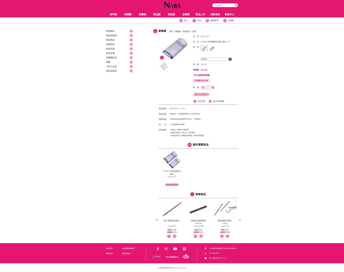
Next (240, 219)
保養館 (142, 14)
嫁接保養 (110, 49)
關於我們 (109, 248)
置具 (194, 31)
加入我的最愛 (218, 101)
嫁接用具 (110, 40)
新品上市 (200, 14)
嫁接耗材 (110, 44)
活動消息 (215, 14)
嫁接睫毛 (110, 31)
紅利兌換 (201, 101)
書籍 (108, 62)
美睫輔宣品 (111, 57)
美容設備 (110, 53)
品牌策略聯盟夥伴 (128, 248)
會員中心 (229, 14)
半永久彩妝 (111, 66)
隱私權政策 (126, 254)
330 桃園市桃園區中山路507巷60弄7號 (222, 248)
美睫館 (128, 14)
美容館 (171, 14)
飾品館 (157, 14)
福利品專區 (111, 71)
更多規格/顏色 (172, 185)
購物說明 (109, 254)
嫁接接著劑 (111, 35)
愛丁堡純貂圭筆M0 (172, 221)
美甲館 (113, 14)
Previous (156, 219)
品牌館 (186, 14)
